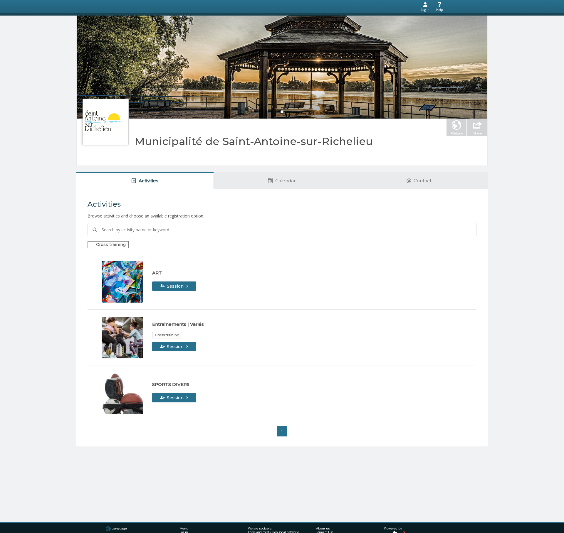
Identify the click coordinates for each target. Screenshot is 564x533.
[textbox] (282, 229)
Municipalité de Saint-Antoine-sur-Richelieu (254, 141)
